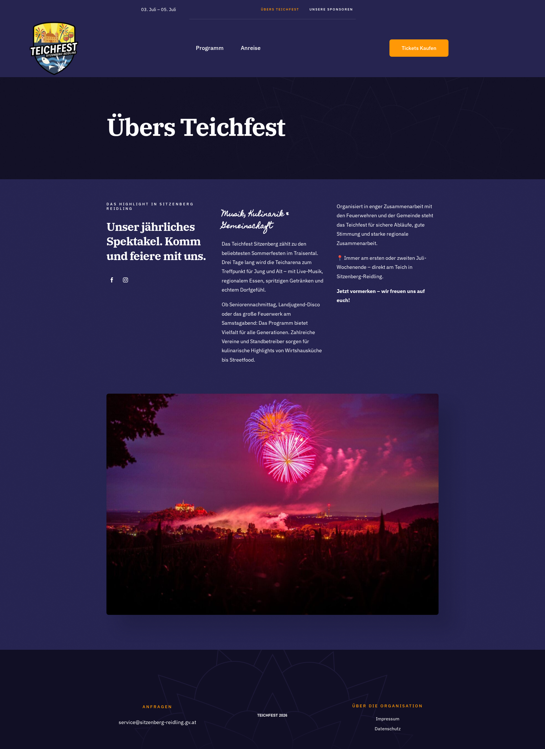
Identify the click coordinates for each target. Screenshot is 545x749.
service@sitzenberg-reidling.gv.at (157, 722)
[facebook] (111, 280)
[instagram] (125, 280)
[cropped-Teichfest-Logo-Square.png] (54, 23)
